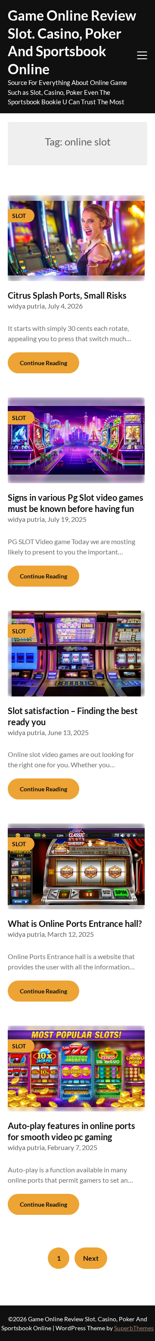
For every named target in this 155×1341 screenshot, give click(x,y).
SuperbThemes (134, 1328)
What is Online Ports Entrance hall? (75, 923)
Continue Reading (43, 362)
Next (91, 1258)
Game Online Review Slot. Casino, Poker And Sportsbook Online (72, 42)
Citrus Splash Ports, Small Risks (67, 295)
